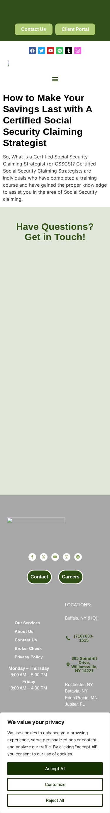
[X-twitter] (44, 557)
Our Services (27, 622)
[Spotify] (59, 50)
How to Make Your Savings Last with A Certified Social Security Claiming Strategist (47, 120)
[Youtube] (50, 50)
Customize (55, 784)
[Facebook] (32, 50)
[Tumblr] (68, 50)
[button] (55, 79)
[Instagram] (77, 50)
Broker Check (28, 648)
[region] (55, 762)
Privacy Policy (29, 657)
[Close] (103, 717)
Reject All (55, 800)
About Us (24, 631)
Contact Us (26, 640)
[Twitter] (41, 50)
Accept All (55, 768)
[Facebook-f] (32, 557)
